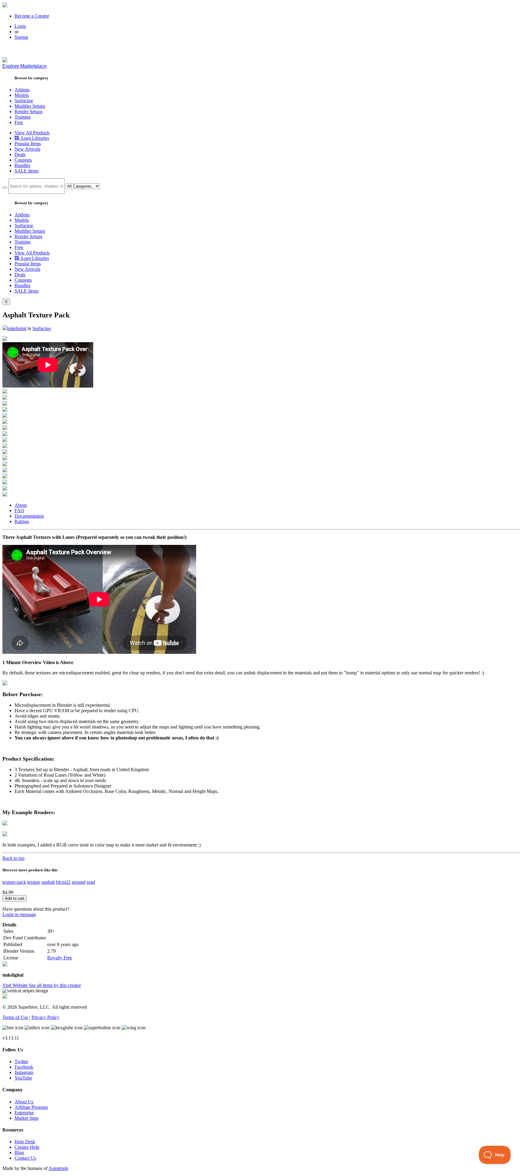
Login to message (19, 914)
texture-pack (14, 882)
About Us (24, 1101)
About (21, 505)
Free (19, 122)
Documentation (29, 516)
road (91, 882)
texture (33, 882)
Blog (19, 1152)
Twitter (21, 1061)
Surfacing (41, 328)
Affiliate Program (31, 1107)
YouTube (23, 1077)
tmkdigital (16, 328)
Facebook (24, 1067)
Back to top (13, 858)
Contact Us (25, 1158)
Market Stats (26, 1118)
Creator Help (27, 1147)
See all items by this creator (55, 985)
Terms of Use (15, 1017)
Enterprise (24, 1112)
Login (20, 26)
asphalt (48, 882)
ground (78, 882)
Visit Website (15, 985)
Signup (21, 37)
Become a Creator (32, 15)
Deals (20, 154)
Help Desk (25, 1141)
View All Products (32, 132)
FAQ (19, 510)
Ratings (22, 521)
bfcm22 (63, 882)
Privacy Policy (45, 1017)
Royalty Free (59, 957)
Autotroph (58, 1168)
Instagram (24, 1072)
